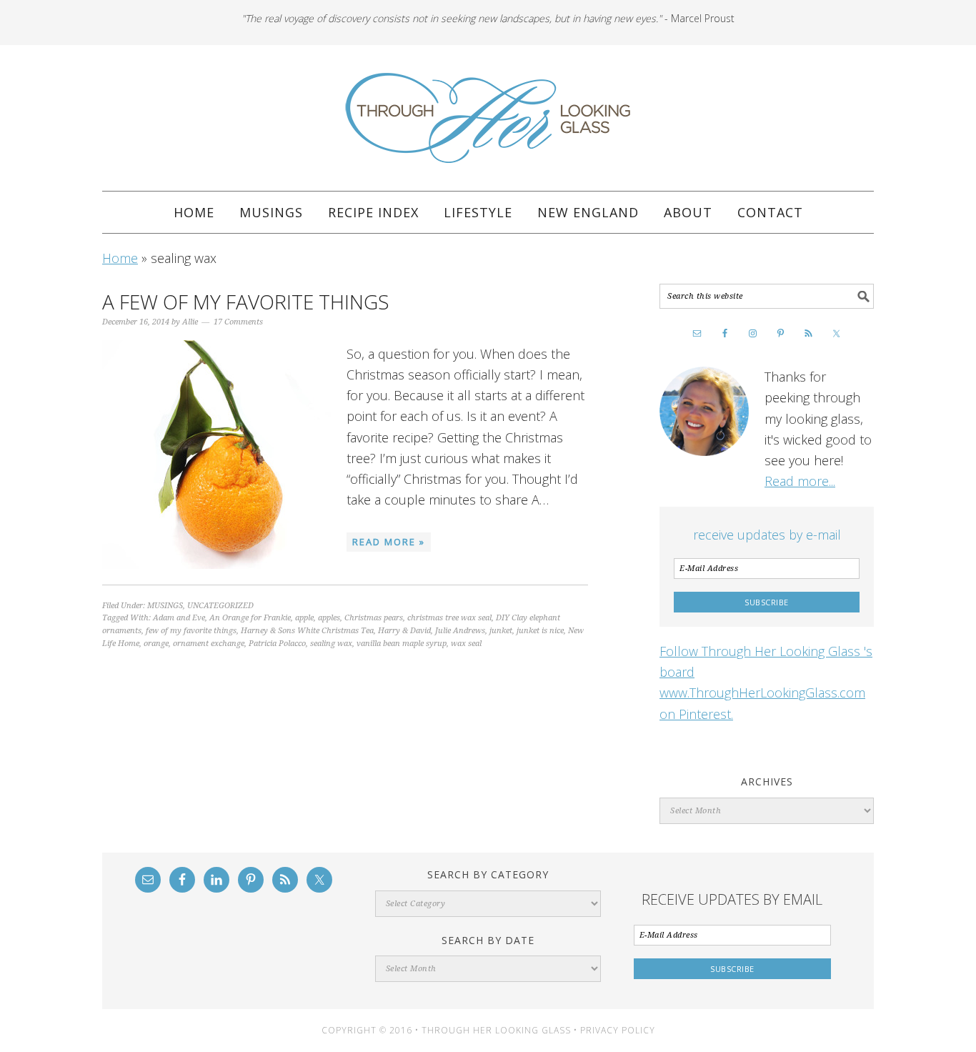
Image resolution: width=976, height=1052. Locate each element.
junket (500, 630)
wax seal (466, 643)
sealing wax (331, 643)
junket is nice (540, 630)
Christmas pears (373, 617)
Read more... (800, 481)
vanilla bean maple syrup (402, 643)
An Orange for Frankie (250, 617)
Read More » (388, 541)
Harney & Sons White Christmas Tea (307, 630)
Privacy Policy (617, 1030)
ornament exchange (208, 643)
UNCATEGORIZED (220, 605)
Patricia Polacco (277, 643)
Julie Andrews (460, 630)
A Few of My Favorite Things (245, 301)
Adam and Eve (179, 617)
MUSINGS (165, 605)
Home (120, 258)
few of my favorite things (191, 630)
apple (304, 617)
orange (156, 643)
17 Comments (238, 322)
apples (329, 617)
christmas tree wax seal (449, 617)
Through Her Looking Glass (488, 118)
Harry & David (404, 630)
